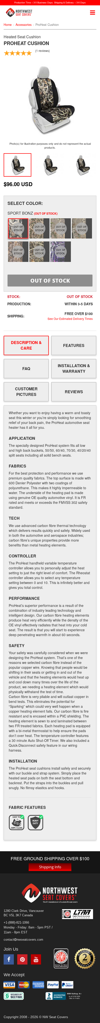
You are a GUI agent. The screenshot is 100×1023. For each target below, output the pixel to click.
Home (8, 24)
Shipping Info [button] (50, 866)
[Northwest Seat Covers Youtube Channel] (36, 959)
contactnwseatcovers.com (23, 939)
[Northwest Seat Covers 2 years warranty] (84, 958)
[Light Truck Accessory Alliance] (79, 914)
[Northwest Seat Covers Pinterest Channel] (22, 959)
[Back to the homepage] (21, 12)
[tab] (26, 345)
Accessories (24, 24)
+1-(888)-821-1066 (16, 922)
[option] (50, 99)
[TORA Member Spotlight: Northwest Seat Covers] (61, 958)
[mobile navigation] (92, 12)
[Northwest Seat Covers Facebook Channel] (9, 959)
